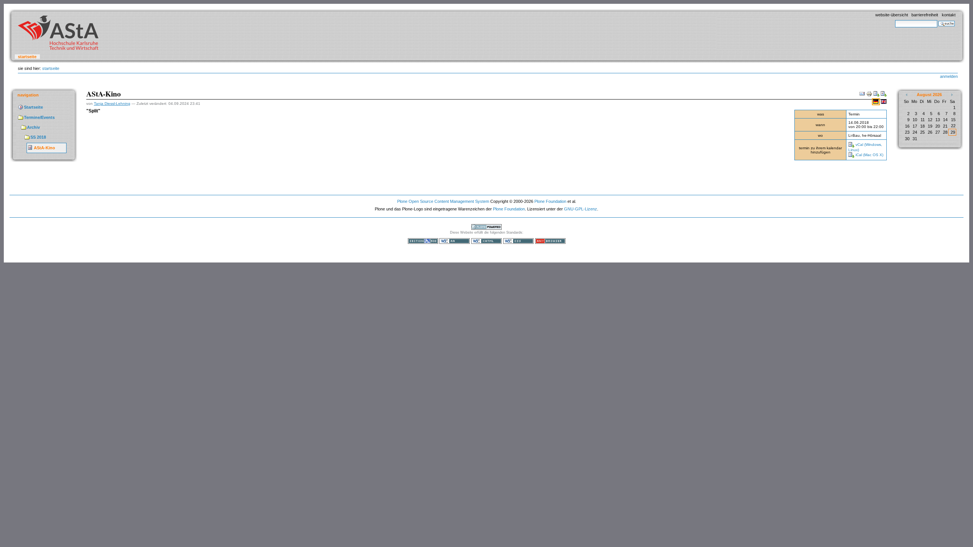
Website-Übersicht (891, 15)
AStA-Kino (44, 147)
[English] (884, 101)
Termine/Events (39, 117)
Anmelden (949, 76)
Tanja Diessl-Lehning (112, 103)
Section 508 (423, 241)
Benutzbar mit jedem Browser (550, 241)
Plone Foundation (550, 201)
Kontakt (949, 15)
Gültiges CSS (518, 241)
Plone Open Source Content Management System (443, 201)
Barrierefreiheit (924, 15)
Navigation (28, 95)
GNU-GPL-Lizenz (580, 209)
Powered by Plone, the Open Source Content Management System (486, 227)
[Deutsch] (876, 101)
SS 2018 (38, 137)
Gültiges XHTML (486, 241)
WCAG (454, 241)
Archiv (33, 127)
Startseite (27, 56)
